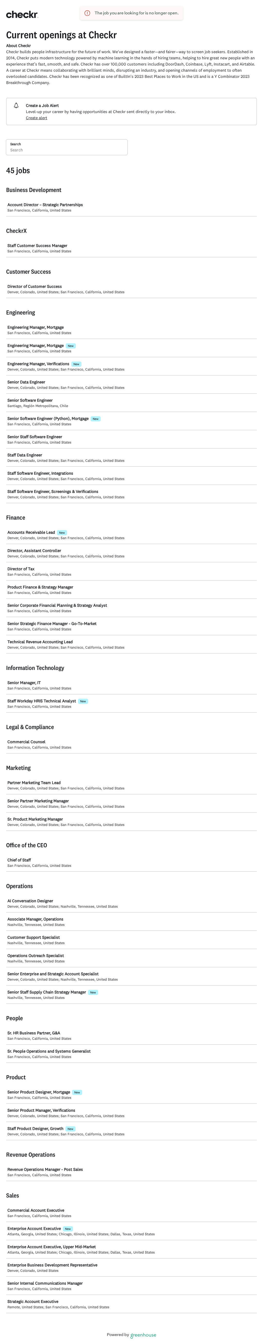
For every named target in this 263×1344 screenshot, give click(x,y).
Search (15, 144)
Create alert (36, 117)
